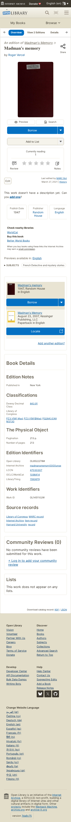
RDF (57, 609)
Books (40, 634)
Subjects (42, 642)
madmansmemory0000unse (45, 465)
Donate (35, 3)
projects (16, 806)
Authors (41, 638)
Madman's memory (30, 285)
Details (54, 32)
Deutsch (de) (14, 720)
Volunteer (12, 634)
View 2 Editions (36, 32)
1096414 (35, 474)
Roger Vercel (16, 55)
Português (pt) (15, 753)
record (31, 524)
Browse (51, 23)
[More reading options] (60, 130)
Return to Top (45, 654)
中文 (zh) (11, 774)
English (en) (13, 724)
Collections (43, 646)
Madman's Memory (38, 43)
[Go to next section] (66, 32)
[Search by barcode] (56, 12)
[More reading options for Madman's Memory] (60, 141)
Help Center (44, 671)
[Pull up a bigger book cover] (35, 116)
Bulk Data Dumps (16, 679)
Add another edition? (51, 343)
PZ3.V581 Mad (14, 418)
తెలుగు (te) (12, 766)
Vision (10, 629)
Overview (16, 32)
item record (31, 520)
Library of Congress (17, 516)
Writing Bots (13, 683)
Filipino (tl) (12, 778)
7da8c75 (27, 815)
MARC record (36, 516)
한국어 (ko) (13, 749)
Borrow (32, 130)
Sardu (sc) (12, 762)
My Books (17, 23)
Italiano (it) (12, 745)
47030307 (36, 470)
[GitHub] (55, 693)
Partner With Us (15, 638)
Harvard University (16, 524)
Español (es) (13, 728)
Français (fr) (13, 732)
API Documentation (17, 675)
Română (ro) (13, 758)
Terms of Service (16, 650)
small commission (27, 249)
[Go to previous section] (4, 32)
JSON (64, 609)
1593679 (35, 479)
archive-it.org (39, 809)
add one (15, 197)
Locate (35, 331)
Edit (7, 181)
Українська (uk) (15, 770)
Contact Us (43, 675)
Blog (9, 646)
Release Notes (45, 687)
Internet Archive (15, 520)
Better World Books (18, 240)
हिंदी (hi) (10, 737)
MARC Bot (61, 178)
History (63, 181)
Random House (38, 214)
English (59, 212)
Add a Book (44, 683)
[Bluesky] (40, 693)
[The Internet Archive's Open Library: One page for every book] (15, 13)
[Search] (47, 12)
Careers (11, 642)
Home (40, 629)
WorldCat (12, 232)
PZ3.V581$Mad (32, 418)
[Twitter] (47, 693)
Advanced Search (47, 650)
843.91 (34, 403)
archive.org (18, 809)
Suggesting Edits (47, 679)
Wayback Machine (46, 806)
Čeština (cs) (13, 716)
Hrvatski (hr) (13, 741)
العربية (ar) (12, 712)
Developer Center (16, 671)
